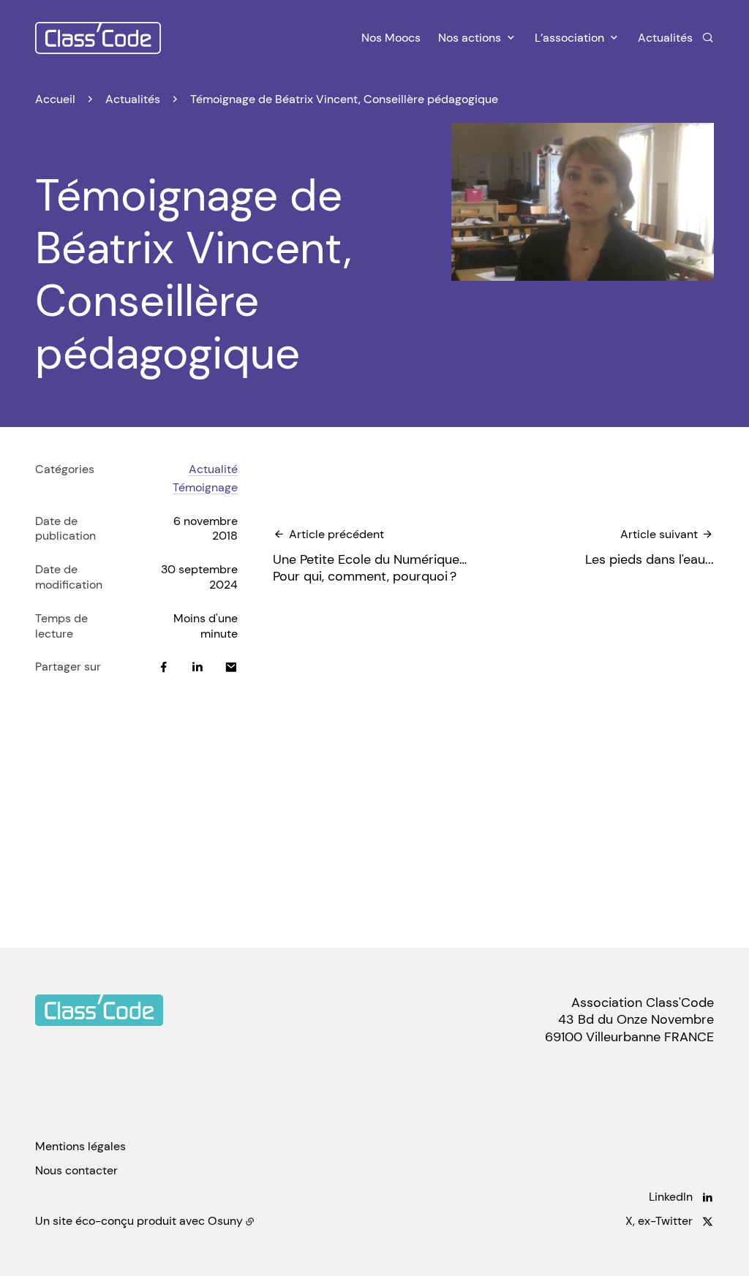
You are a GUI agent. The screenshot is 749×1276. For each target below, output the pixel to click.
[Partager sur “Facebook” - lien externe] (163, 667)
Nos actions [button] (469, 37)
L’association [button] (569, 37)
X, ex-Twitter (659, 1221)
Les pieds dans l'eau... (649, 547)
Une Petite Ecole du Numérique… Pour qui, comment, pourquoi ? (370, 556)
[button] (582, 202)
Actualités (665, 37)
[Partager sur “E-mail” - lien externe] (231, 667)
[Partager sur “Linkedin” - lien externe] (197, 667)
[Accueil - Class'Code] (98, 38)
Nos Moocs (391, 37)
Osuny (225, 1220)
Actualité (213, 469)
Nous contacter (76, 1170)
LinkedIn (671, 1197)
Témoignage (205, 487)
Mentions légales (80, 1146)
